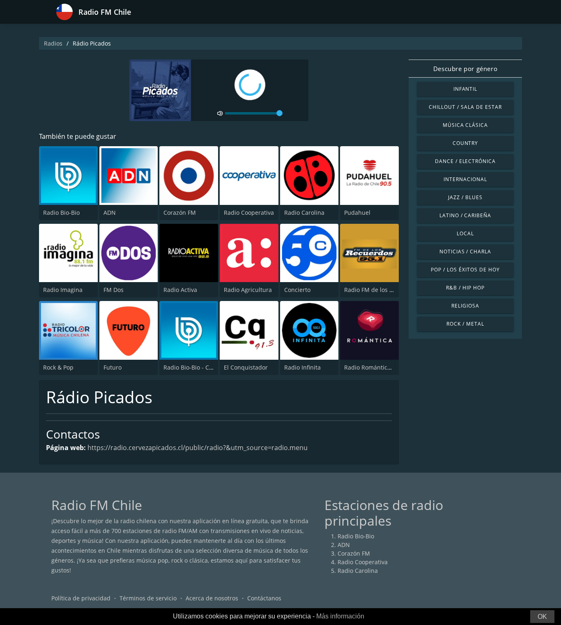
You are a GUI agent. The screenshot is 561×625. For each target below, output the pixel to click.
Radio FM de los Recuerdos (381, 290)
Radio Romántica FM (372, 367)
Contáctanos (264, 598)
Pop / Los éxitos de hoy (465, 269)
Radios (53, 43)
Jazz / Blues (465, 197)
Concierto (297, 290)
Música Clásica (465, 125)
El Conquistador (246, 367)
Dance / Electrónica (465, 161)
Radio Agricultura (248, 290)
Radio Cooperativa (249, 212)
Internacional (465, 179)
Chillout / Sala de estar (465, 106)
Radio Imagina (63, 290)
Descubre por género (465, 68)
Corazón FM (179, 212)
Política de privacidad (80, 598)
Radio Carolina (304, 212)
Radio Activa (180, 290)
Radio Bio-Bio (61, 212)
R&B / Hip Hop (465, 287)
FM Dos (113, 290)
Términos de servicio (148, 598)
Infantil (465, 88)
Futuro (112, 367)
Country (465, 143)
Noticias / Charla (465, 251)
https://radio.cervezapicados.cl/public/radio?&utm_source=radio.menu (197, 447)
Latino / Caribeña (465, 215)
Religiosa (465, 305)
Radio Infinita (302, 367)
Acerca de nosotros (212, 598)
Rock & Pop (58, 367)
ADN (109, 212)
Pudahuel (357, 212)
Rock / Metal (465, 323)
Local (465, 233)
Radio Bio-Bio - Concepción (200, 367)
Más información (340, 616)
